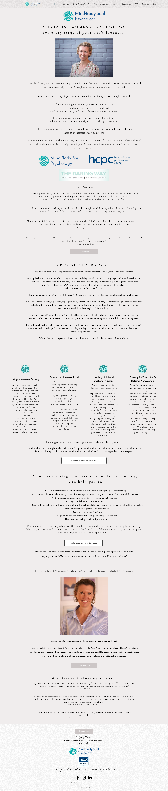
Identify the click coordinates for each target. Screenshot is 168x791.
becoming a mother (66, 393)
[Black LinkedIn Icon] (89, 777)
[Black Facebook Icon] (77, 777)
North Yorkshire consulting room (70, 556)
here (35, 432)
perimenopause (58, 404)
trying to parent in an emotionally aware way (104, 413)
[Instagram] (83, 777)
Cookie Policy (83, 787)
